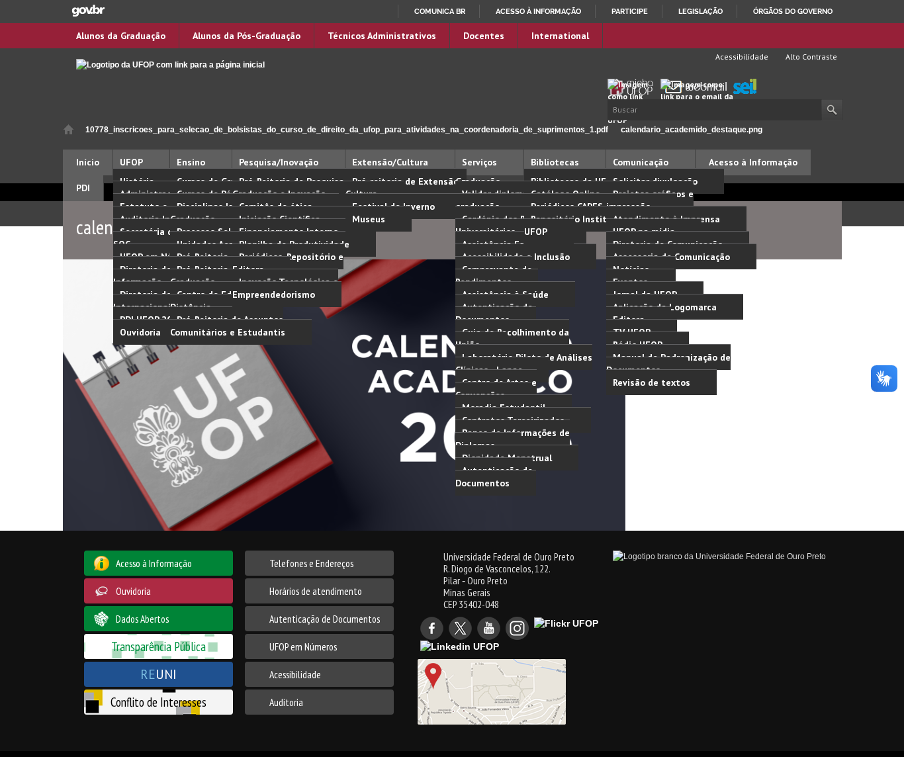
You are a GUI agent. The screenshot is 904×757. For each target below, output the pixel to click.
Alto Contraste (810, 57)
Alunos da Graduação (120, 36)
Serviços (479, 162)
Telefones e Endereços (311, 563)
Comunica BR (439, 11)
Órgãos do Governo (793, 11)
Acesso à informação (538, 11)
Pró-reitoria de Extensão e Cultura (406, 187)
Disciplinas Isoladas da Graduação (222, 212)
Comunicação (640, 162)
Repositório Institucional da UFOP (587, 225)
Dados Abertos (142, 618)
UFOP (131, 162)
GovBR (88, 11)
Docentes (483, 36)
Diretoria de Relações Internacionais (162, 301)
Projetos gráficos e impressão (650, 200)
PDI (83, 188)
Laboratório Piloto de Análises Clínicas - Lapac (523, 363)
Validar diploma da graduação (498, 200)
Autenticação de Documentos (494, 313)
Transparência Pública (158, 646)
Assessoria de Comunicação (671, 257)
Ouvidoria (140, 332)
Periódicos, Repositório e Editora (287, 263)
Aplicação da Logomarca (665, 307)
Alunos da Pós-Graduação (246, 36)
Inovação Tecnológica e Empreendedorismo (285, 288)
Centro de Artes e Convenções (496, 389)
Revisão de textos (651, 382)
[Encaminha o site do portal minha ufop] (634, 87)
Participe (629, 11)
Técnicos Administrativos (382, 36)
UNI (158, 674)
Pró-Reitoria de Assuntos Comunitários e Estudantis (227, 326)
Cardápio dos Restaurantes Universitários (516, 225)
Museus (368, 219)
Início (68, 129)
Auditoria (286, 702)
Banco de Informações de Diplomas (512, 439)
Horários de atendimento (315, 591)
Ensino (191, 162)
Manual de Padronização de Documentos (668, 363)
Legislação (700, 11)
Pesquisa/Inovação (278, 162)
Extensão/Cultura (390, 162)
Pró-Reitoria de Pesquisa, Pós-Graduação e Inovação (299, 187)
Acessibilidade (740, 57)
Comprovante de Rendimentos (493, 275)
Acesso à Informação (753, 162)
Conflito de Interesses (158, 701)
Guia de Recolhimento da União (512, 338)
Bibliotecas (555, 162)
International (560, 36)
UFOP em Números (303, 646)
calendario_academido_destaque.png (691, 129)
